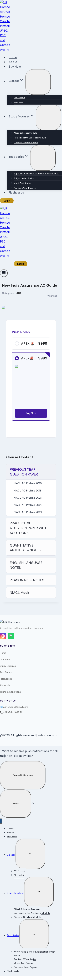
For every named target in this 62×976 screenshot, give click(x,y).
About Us (5, 685)
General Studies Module (26, 142)
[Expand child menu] (38, 82)
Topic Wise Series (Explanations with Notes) (36, 173)
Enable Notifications (23, 775)
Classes (11, 854)
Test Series (6, 672)
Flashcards (16, 192)
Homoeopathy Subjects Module (30, 137)
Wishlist (52, 296)
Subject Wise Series (24, 178)
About (13, 62)
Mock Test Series (22, 183)
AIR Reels (18, 102)
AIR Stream (19, 97)
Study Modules (8, 666)
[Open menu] (4, 273)
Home (13, 57)
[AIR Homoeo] (5, 49)
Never (16, 803)
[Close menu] (1, 821)
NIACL (19, 293)
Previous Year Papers (25, 188)
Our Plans (5, 659)
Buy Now (15, 66)
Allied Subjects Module (25, 133)
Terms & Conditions (10, 691)
